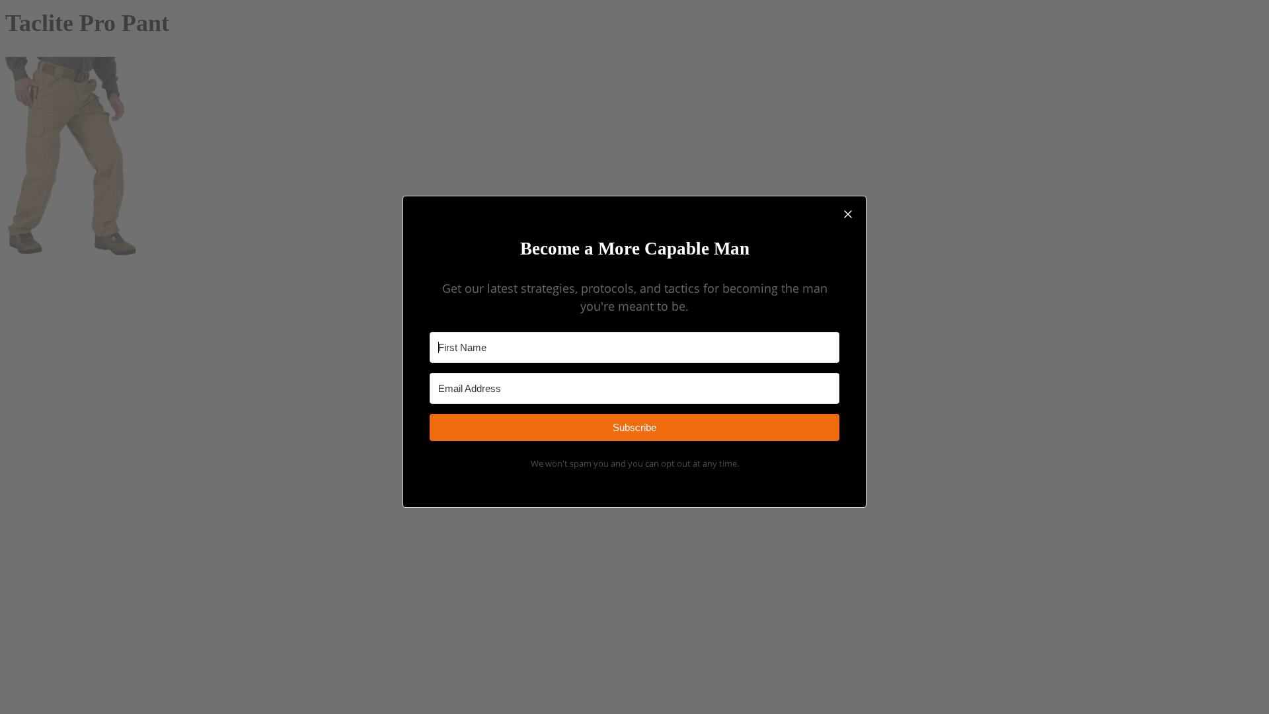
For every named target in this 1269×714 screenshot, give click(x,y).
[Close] (848, 214)
